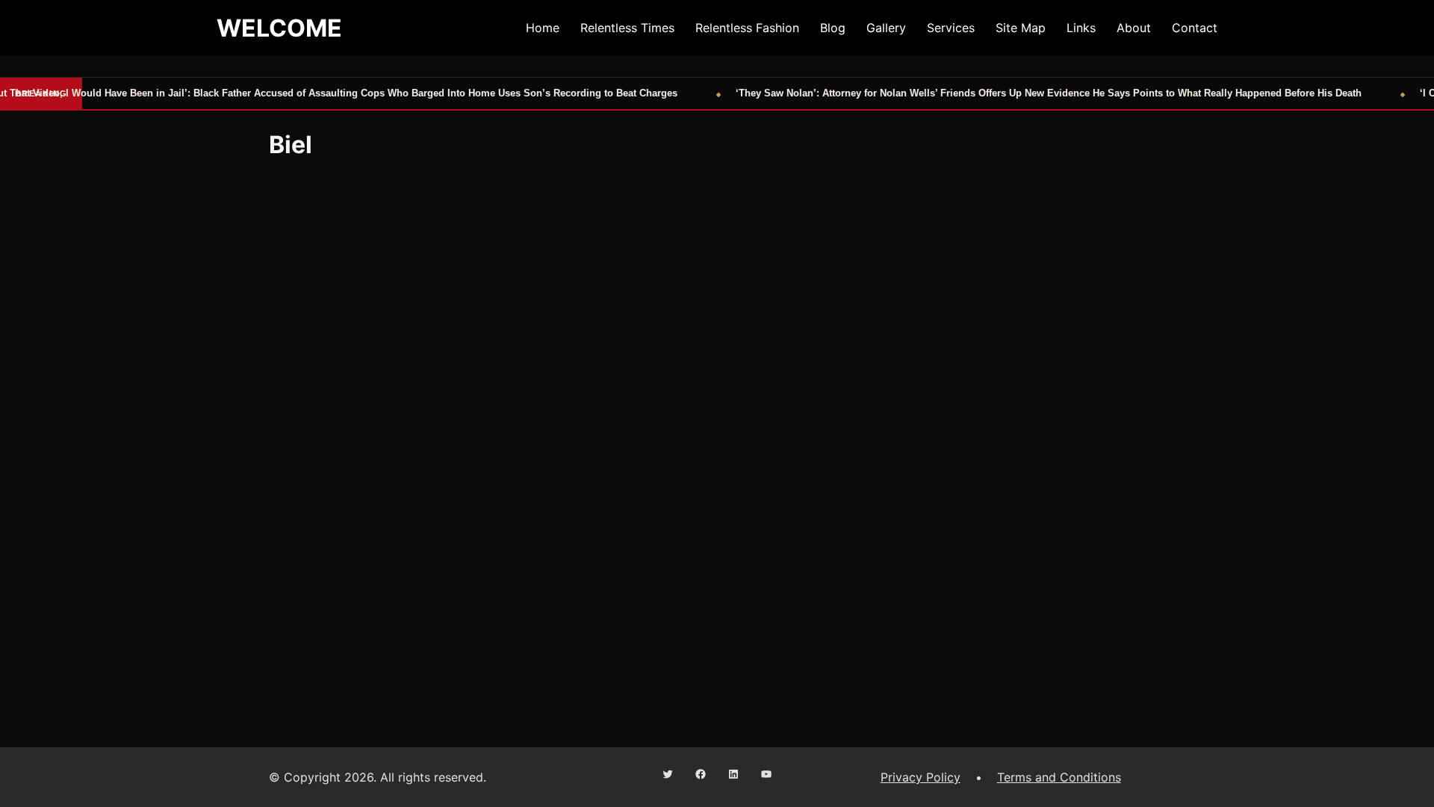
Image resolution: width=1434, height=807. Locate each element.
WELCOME (279, 28)
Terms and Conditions (1059, 777)
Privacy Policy (920, 777)
